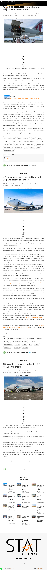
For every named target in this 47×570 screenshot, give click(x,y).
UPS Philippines (32, 341)
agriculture (26, 147)
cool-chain (38, 147)
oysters (14, 138)
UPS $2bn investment (11, 338)
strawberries (26, 141)
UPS (5, 338)
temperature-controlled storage (9, 150)
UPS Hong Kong (17, 344)
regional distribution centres (8, 147)
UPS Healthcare (24, 341)
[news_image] (5, 484)
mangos (41, 141)
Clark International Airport (8, 344)
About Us (8, 562)
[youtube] (27, 558)
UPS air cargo (38, 338)
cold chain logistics (17, 347)
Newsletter (16, 7)
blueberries (19, 141)
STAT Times (14, 154)
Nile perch (39, 138)
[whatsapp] (23, 53)
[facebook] (23, 47)
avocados (11, 144)
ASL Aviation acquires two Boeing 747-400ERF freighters (22, 365)
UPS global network (30, 338)
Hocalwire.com (40, 568)
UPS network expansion (21, 338)
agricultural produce (26, 138)
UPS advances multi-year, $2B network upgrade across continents (25, 98)
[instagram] (25, 558)
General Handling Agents (30, 144)
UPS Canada (24, 344)
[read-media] (7, 98)
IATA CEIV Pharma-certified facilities (34, 317)
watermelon (32, 141)
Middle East (22, 144)
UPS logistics (6, 341)
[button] (23, 12)
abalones (19, 138)
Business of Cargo (25, 347)
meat (5, 138)
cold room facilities (40, 144)
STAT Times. (12, 568)
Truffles (16, 144)
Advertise (14, 562)
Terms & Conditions (37, 562)
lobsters (9, 138)
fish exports (33, 138)
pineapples (6, 144)
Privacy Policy (29, 562)
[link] (23, 65)
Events (24, 563)
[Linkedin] (23, 56)
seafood (14, 141)
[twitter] (23, 50)
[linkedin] (22, 558)
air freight (30, 344)
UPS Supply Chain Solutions (15, 341)
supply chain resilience (7, 347)
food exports (32, 147)
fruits (37, 141)
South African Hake (7, 141)
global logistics (36, 344)
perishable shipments (18, 147)
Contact (24, 562)
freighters (5, 463)
